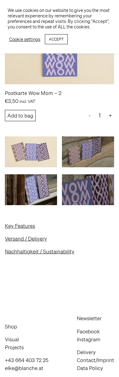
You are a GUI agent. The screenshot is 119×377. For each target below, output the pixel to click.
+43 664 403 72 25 (27, 360)
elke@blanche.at (24, 368)
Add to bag (20, 115)
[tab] (59, 226)
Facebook (88, 331)
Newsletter (89, 318)
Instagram (88, 339)
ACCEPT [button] (56, 39)
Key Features (20, 226)
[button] (27, 327)
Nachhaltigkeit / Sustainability (39, 251)
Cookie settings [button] (24, 39)
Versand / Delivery (26, 238)
